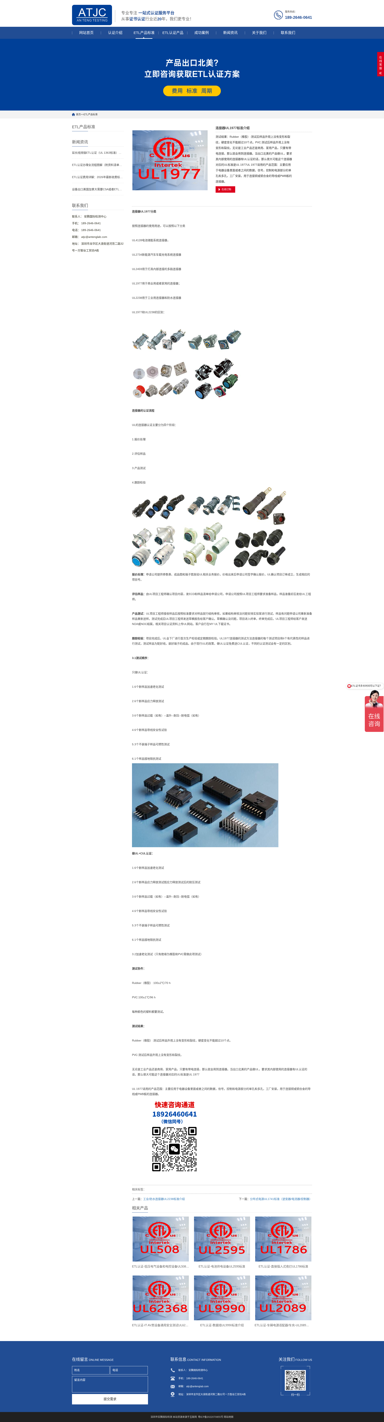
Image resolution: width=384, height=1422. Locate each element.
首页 (78, 114)
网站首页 (86, 33)
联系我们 (288, 33)
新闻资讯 (230, 33)
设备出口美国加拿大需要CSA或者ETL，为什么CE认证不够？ (98, 189)
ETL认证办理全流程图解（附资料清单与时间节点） (98, 164)
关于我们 (259, 33)
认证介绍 (115, 33)
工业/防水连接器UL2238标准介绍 (164, 1199)
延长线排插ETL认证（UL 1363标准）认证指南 (98, 152)
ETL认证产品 (172, 33)
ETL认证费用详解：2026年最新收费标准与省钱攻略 (98, 177)
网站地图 (228, 1417)
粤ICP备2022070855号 (210, 1417)
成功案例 (201, 33)
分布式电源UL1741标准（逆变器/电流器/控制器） (281, 1199)
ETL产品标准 (144, 33)
